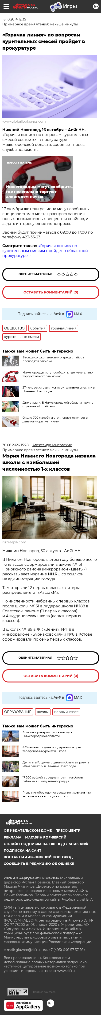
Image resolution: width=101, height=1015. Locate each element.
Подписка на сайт (22, 850)
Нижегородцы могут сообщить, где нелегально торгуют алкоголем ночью (58, 374)
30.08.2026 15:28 (15, 445)
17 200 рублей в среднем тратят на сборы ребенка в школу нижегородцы (53, 779)
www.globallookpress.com (24, 121)
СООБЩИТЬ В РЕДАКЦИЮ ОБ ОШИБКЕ (39, 864)
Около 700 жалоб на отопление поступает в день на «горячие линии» (55, 419)
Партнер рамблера (44, 992)
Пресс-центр (67, 830)
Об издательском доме (28, 830)
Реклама (12, 837)
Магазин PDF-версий (45, 837)
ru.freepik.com (14, 542)
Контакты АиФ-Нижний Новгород (38, 857)
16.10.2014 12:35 (14, 19)
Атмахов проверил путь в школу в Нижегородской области (47, 734)
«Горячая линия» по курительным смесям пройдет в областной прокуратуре (45, 251)
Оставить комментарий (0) (50, 292)
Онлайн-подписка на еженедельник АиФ (46, 844)
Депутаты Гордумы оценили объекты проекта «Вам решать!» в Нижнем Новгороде (56, 764)
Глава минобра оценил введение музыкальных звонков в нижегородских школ (57, 794)
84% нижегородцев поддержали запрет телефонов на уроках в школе (52, 749)
